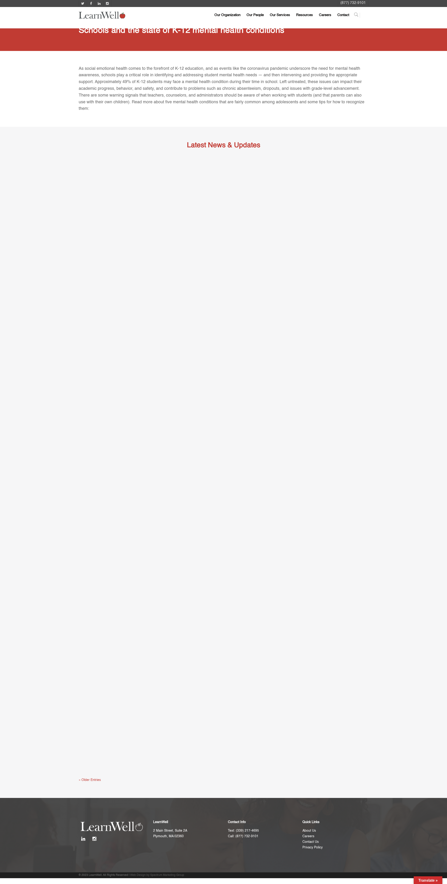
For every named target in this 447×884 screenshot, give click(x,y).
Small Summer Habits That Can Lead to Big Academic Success (143, 555)
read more (90, 362)
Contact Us (310, 842)
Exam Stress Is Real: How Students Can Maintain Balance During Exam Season (160, 349)
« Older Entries (90, 780)
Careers (325, 15)
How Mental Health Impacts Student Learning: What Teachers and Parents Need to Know (168, 761)
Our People (255, 15)
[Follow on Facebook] (91, 3)
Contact (343, 15)
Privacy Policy (312, 847)
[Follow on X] (83, 3)
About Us (309, 830)
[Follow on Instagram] (107, 3)
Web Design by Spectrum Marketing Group (157, 875)
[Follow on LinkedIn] (99, 3)
